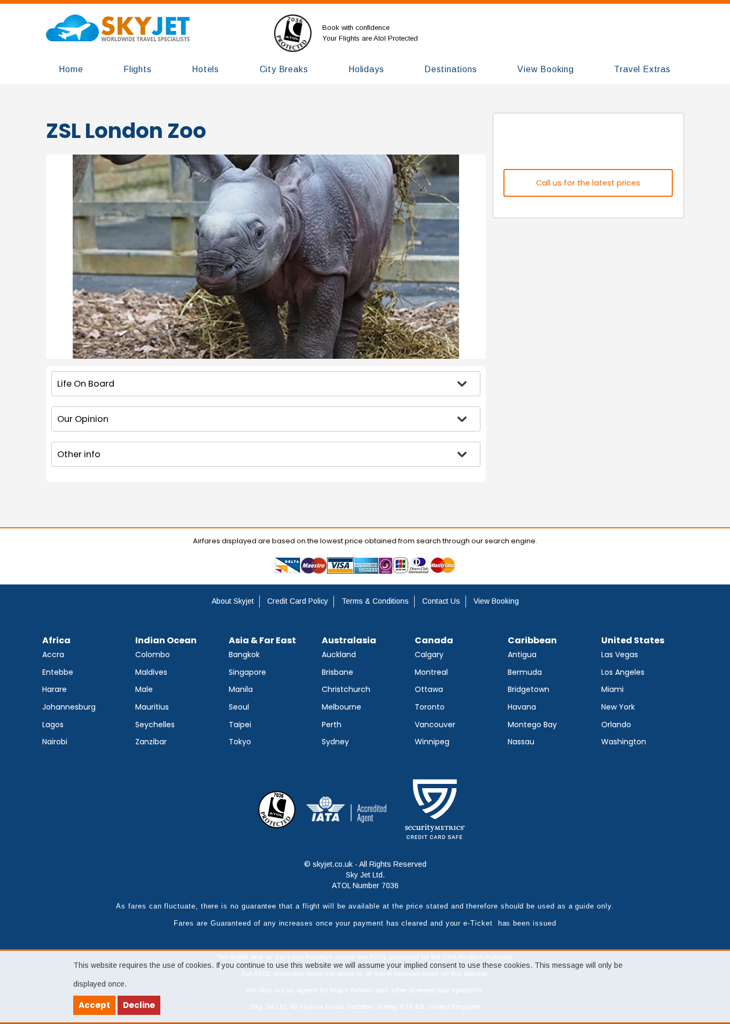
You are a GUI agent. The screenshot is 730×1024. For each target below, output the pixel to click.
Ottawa (429, 689)
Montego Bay (532, 724)
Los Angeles (622, 672)
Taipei (240, 724)
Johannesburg (69, 707)
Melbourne (341, 707)
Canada (434, 640)
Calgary (429, 654)
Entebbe (57, 672)
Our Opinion (82, 419)
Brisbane (337, 672)
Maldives (151, 672)
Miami (612, 689)
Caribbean (532, 640)
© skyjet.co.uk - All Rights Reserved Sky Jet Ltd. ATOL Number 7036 (365, 874)
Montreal (431, 672)
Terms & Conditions (375, 601)
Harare (54, 689)
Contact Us (441, 601)
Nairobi (54, 741)
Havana (522, 707)
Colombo (152, 654)
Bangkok (244, 654)
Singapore (247, 672)
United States (632, 640)
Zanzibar (151, 741)
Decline (139, 1005)
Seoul (239, 707)
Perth (331, 724)
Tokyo (240, 741)
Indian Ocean (166, 640)
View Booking (496, 601)
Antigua (522, 654)
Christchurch (346, 689)
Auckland (339, 654)
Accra (53, 654)
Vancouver (435, 724)
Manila (241, 689)
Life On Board (85, 384)
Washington (623, 741)
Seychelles (155, 724)
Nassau (521, 741)
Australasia (349, 640)
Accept (94, 1005)
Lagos (53, 724)
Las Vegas (619, 654)
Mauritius (152, 707)
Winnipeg (432, 741)
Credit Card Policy (297, 601)
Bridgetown (528, 689)
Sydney (335, 741)
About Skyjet (233, 601)
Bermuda (525, 672)
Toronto (430, 707)
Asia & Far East (262, 640)
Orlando (616, 724)
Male (144, 689)
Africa (56, 640)
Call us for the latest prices (588, 183)
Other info (78, 454)
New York (618, 707)
